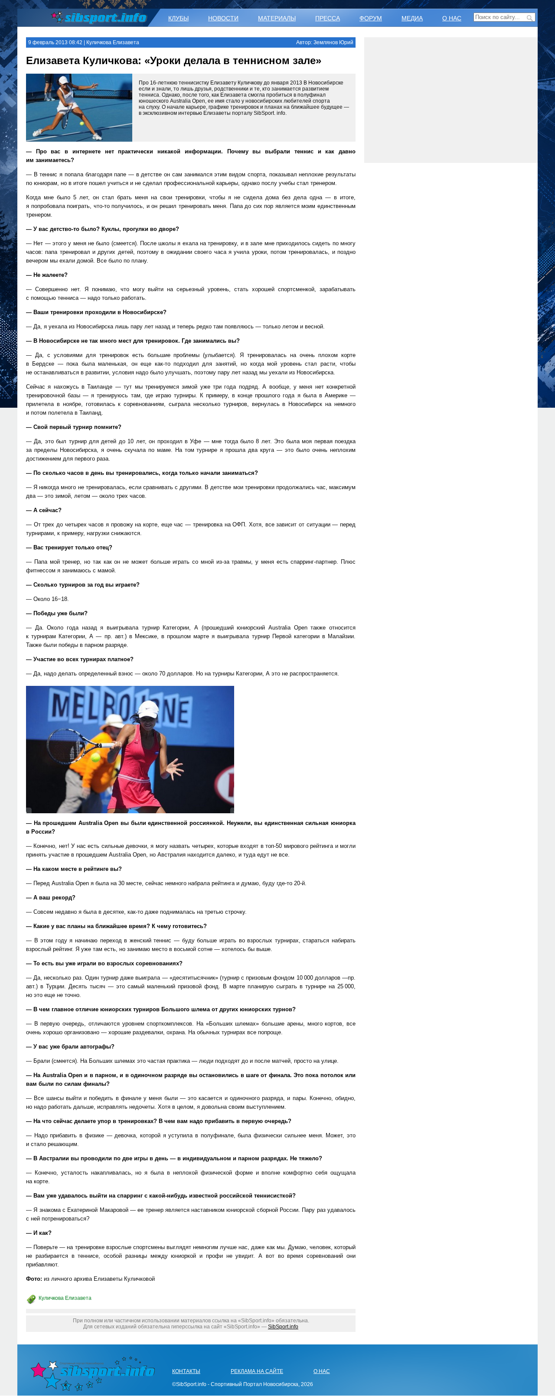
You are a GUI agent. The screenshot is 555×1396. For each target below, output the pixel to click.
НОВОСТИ (223, 18)
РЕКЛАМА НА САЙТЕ (257, 1371)
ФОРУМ (370, 18)
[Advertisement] (451, 100)
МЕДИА (412, 18)
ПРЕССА (327, 18)
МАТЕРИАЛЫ (277, 18)
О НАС (451, 18)
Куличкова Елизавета (65, 1298)
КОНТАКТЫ (186, 1371)
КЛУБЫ (178, 18)
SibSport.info (283, 1327)
